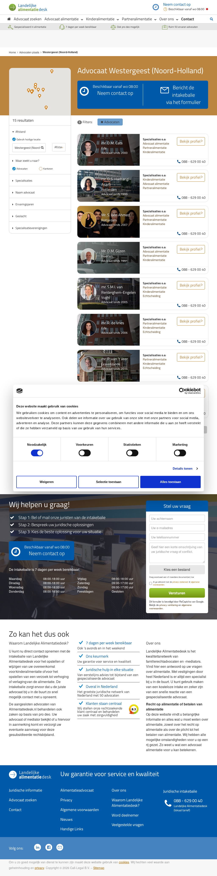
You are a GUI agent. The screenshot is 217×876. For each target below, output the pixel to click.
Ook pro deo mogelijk (128, 27)
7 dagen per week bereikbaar (81, 27)
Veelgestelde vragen (128, 825)
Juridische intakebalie (180, 791)
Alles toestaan (170, 482)
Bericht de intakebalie (183, 95)
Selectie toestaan (108, 482)
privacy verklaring (168, 605)
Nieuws (66, 819)
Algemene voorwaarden (79, 810)
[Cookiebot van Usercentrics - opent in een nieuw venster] (182, 391)
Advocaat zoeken (28, 19)
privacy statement (180, 582)
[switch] (85, 453)
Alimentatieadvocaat (77, 790)
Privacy (66, 800)
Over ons (166, 19)
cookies (124, 862)
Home (12, 52)
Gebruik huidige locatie (28, 139)
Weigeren (47, 482)
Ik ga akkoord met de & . (176, 583)
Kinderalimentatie (100, 19)
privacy (39, 868)
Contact (187, 19)
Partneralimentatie (137, 19)
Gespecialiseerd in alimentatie (30, 27)
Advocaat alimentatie (62, 19)
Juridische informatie (25, 790)
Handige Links (71, 829)
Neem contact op (177, 4)
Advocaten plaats (29, 52)
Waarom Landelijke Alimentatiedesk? (127, 802)
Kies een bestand (177, 569)
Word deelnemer (125, 815)
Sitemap (98, 868)
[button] (46, 108)
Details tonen (182, 468)
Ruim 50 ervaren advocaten (183, 27)
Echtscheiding (151, 296)
